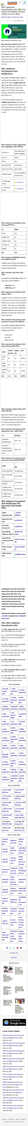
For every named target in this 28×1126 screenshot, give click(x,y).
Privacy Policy (11, 1119)
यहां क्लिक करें (19, 520)
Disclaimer (4, 1119)
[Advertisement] (14, 130)
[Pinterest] (17, 948)
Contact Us (23, 1119)
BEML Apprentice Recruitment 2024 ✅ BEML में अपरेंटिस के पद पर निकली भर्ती (8, 978)
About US (18, 1119)
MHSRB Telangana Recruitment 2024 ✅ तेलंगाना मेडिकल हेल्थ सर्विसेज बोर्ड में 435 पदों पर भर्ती (19, 1009)
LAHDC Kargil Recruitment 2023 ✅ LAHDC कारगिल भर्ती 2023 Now (19, 989)
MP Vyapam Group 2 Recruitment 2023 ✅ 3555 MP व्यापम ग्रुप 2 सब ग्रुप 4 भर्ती (19, 971)
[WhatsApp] (10, 948)
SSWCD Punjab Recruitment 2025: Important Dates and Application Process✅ (13, 1084)
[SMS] (21, 948)
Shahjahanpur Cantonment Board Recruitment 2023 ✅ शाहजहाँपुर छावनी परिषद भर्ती (7, 990)
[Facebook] (7, 948)
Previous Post (14, 953)
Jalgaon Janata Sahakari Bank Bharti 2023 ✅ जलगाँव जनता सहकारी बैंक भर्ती (7, 1002)
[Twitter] (14, 948)
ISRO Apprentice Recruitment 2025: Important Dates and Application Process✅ (13, 1092)
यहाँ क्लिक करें (20, 182)
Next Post (14, 957)
